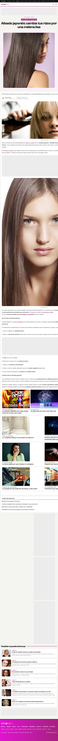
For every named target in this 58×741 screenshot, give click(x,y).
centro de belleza (18, 322)
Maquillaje (32, 726)
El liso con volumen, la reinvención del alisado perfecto (27, 701)
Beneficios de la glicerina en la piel (11, 501)
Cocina (22, 1)
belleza (12, 729)
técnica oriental (9, 150)
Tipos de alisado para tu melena (21, 681)
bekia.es (3, 729)
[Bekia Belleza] (5, 4)
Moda (13, 1)
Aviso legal (4, 732)
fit (46, 729)
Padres (26, 1)
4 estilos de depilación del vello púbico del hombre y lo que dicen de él (20, 504)
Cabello (32, 17)
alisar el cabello (30, 143)
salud (34, 729)
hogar (43, 729)
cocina (16, 729)
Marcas (3, 726)
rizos (53, 327)
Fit (51, 1)
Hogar (48, 1)
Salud (39, 1)
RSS (31, 732)
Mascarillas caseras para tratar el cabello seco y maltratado (17, 506)
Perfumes (52, 726)
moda (7, 729)
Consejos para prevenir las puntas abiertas (24, 662)
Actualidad (9, 1)
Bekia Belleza (27, 17)
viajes (49, 729)
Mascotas (35, 1)
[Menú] (56, 4)
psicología (38, 729)
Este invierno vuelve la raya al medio (22, 672)
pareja (24, 729)
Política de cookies (24, 732)
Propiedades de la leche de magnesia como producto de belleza (18, 509)
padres (20, 729)
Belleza (17, 1)
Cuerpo (14, 726)
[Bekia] (3, 1)
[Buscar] (53, 4)
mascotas (29, 729)
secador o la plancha (28, 314)
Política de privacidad (13, 732)
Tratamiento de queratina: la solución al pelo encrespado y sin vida (31, 691)
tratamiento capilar (48, 312)
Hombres (38, 726)
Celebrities (46, 726)
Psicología (43, 1)
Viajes (54, 1)
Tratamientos (24, 726)
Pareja (30, 1)
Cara (18, 726)
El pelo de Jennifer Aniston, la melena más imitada (26, 652)
